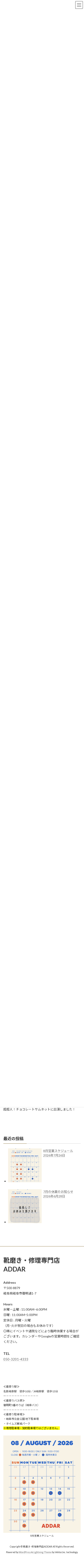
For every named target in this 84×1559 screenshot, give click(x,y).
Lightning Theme (42, 1552)
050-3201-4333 (15, 1359)
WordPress (25, 1552)
